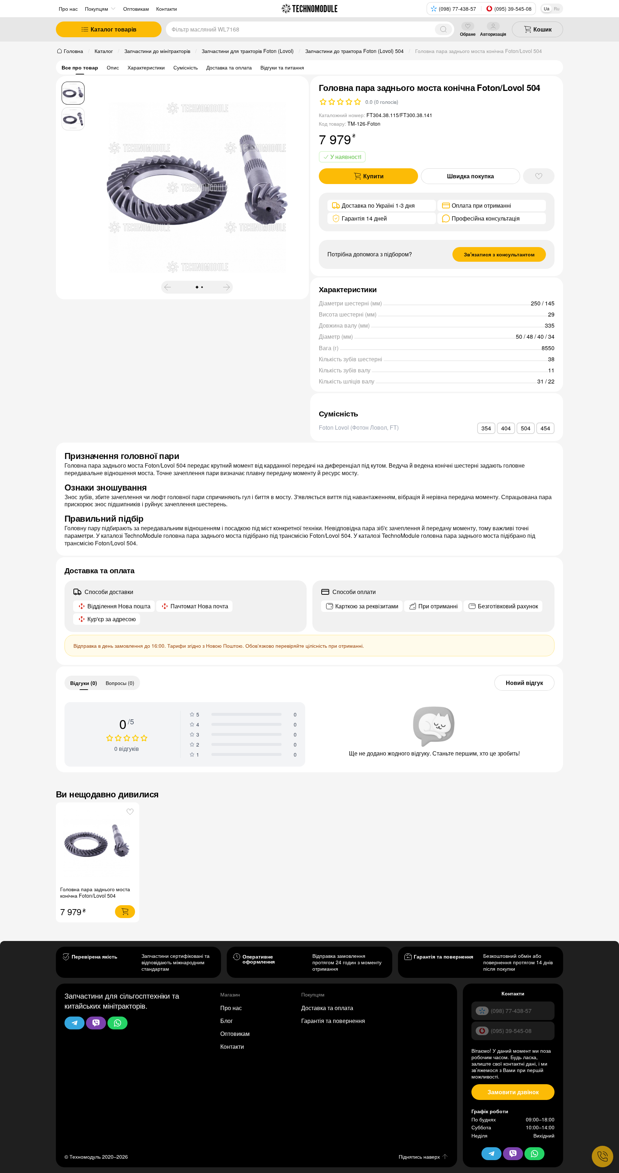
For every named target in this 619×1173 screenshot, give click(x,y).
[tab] (83, 683)
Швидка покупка (470, 176)
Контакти (232, 1046)
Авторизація (493, 34)
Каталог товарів (113, 29)
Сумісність (185, 67)
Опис (113, 67)
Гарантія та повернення (333, 1021)
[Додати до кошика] (125, 911)
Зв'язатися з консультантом (499, 254)
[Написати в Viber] (96, 1023)
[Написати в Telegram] (74, 1023)
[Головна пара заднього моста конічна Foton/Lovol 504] (97, 844)
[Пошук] (443, 29)
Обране (468, 34)
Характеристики (146, 67)
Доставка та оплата (229, 67)
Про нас (68, 8)
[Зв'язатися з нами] (602, 1156)
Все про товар (80, 67)
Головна (73, 50)
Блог (226, 1021)
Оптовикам (235, 1033)
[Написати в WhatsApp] (117, 1023)
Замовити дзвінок (513, 1092)
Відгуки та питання (282, 67)
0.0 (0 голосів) (381, 101)
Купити (373, 176)
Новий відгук (524, 683)
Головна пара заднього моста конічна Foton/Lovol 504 (95, 892)
